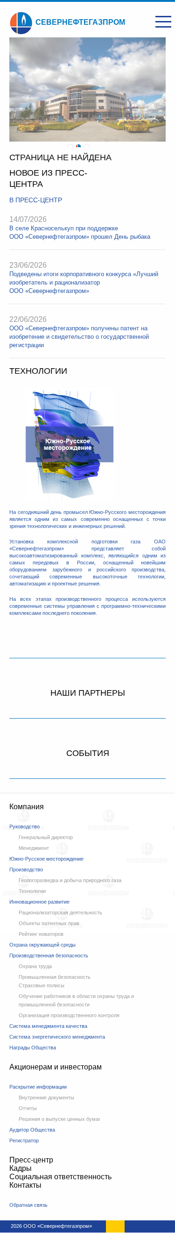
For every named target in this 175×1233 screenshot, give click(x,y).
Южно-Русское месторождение (46, 859)
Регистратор (24, 1140)
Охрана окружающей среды (42, 945)
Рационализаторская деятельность (60, 912)
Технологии (32, 891)
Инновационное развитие (39, 902)
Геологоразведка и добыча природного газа (70, 880)
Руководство (24, 826)
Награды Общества (32, 1047)
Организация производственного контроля (69, 1015)
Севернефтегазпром (80, 22)
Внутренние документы (46, 1097)
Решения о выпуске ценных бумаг (59, 1119)
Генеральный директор (46, 837)
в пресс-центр (35, 200)
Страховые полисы (41, 985)
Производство (26, 869)
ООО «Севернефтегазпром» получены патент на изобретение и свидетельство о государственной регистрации (79, 337)
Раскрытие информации (38, 1087)
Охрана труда (35, 966)
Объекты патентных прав (49, 923)
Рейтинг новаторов (41, 934)
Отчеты (28, 1108)
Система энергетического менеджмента (57, 1037)
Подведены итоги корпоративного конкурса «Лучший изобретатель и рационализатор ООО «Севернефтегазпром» (83, 282)
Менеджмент (34, 848)
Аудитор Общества (32, 1130)
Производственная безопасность (48, 955)
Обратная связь (28, 1205)
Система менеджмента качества (48, 1026)
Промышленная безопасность (55, 977)
